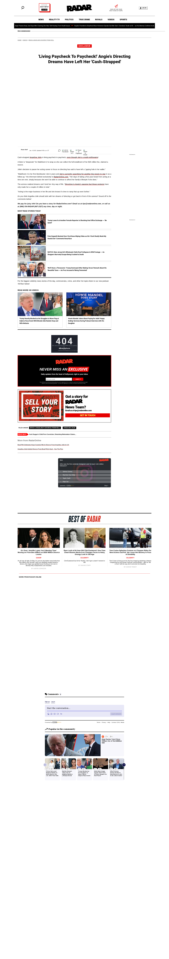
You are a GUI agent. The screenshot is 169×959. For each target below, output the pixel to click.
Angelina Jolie (36, 157)
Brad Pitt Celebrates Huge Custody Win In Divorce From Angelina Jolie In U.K (43, 445)
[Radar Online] (79, 8)
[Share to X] (72, 150)
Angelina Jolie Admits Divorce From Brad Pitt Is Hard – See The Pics (40, 449)
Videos (25, 40)
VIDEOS (111, 19)
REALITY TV (54, 19)
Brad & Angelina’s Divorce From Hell (41, 40)
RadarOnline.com (61, 177)
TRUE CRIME (84, 19)
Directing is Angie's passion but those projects (84, 184)
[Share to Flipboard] (79, 150)
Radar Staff (24, 149)
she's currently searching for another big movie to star (83, 174)
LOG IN (144, 8)
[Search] (22, 9)
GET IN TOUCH (87, 415)
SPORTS (123, 19)
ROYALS (98, 19)
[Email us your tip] (44, 12)
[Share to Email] (85, 150)
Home (19, 40)
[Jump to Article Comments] (59, 150)
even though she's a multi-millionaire (82, 157)
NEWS (41, 19)
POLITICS (69, 19)
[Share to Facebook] (65, 150)
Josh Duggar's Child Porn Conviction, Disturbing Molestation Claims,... (52, 434)
